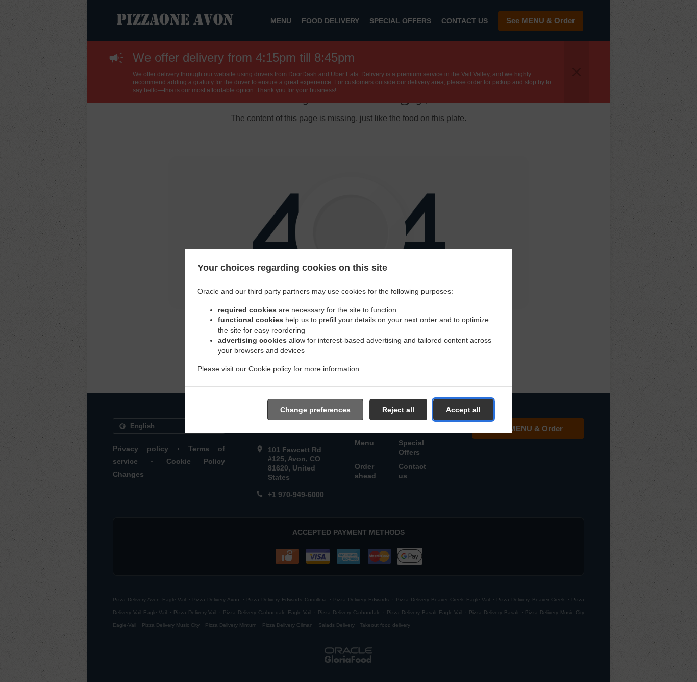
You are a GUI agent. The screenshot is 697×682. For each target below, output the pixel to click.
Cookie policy (269, 369)
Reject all (398, 410)
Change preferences (315, 410)
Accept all (463, 410)
